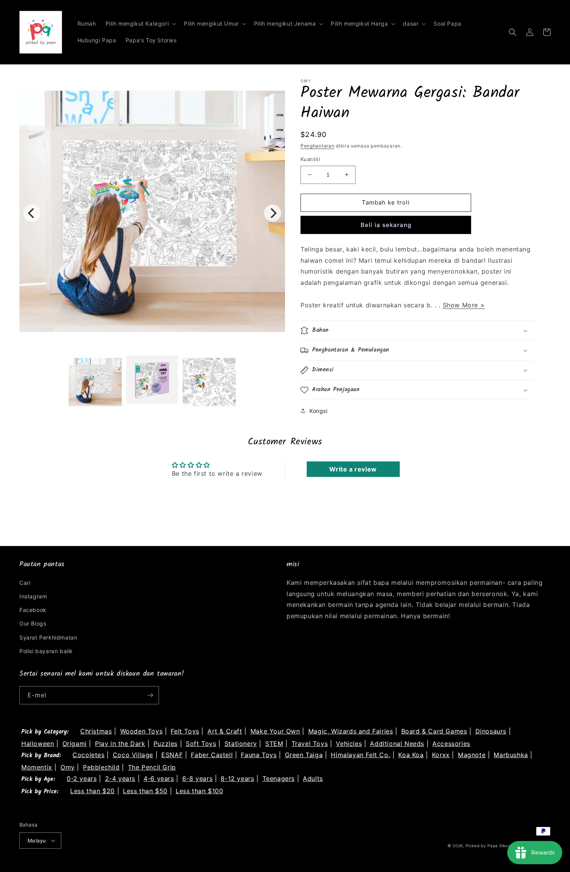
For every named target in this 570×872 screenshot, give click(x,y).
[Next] (272, 213)
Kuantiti (310, 159)
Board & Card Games (434, 731)
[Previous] (31, 213)
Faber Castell (212, 755)
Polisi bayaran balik (46, 651)
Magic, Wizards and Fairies (350, 731)
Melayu (37, 840)
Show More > (464, 305)
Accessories (451, 743)
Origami (74, 743)
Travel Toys (310, 743)
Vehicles (349, 743)
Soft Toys (201, 743)
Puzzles (166, 743)
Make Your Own (275, 731)
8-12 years (237, 778)
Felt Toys (185, 731)
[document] (152, 213)
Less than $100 (199, 791)
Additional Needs (397, 743)
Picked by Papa (482, 845)
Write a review (353, 469)
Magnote (471, 755)
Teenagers (279, 778)
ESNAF (172, 755)
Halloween (37, 743)
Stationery (241, 743)
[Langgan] (150, 695)
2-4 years (120, 778)
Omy (67, 767)
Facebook (33, 610)
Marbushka (511, 755)
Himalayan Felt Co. (360, 755)
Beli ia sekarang (386, 225)
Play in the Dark (120, 743)
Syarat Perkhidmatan (48, 637)
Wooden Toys (141, 731)
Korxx (441, 755)
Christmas (96, 731)
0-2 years (82, 778)
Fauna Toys (258, 755)
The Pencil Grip (152, 767)
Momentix (36, 767)
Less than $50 (145, 791)
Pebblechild (101, 767)
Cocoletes (88, 755)
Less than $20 (92, 791)
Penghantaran (317, 146)
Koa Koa (410, 755)
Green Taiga (304, 755)
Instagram (33, 596)
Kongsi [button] (318, 410)
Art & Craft (224, 731)
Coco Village (133, 755)
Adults (313, 778)
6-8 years (197, 778)
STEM (274, 743)
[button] (140, 24)
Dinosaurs (490, 731)
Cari (24, 582)
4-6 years (158, 778)
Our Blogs (32, 623)
